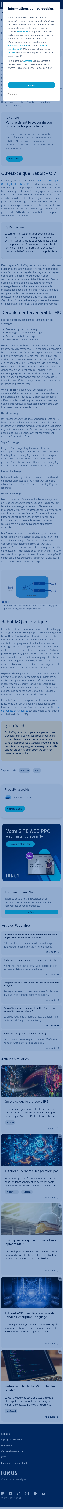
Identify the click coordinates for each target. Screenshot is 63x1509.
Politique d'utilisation (18, 45)
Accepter (27, 60)
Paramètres (22, 31)
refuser (11, 52)
